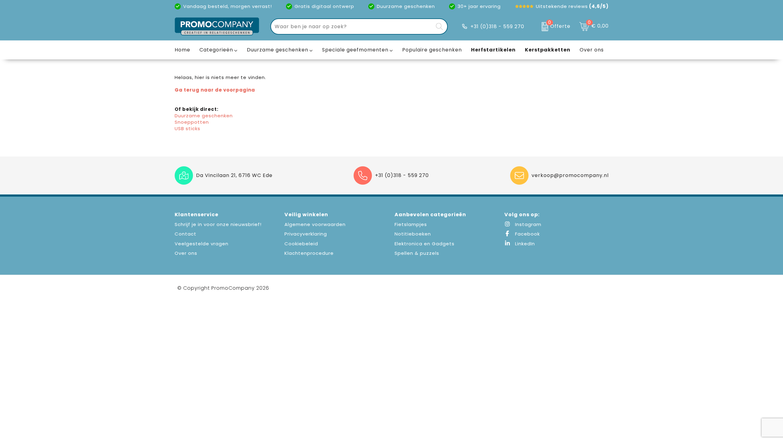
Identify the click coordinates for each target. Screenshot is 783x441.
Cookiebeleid (301, 243)
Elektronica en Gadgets (425, 243)
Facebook (527, 234)
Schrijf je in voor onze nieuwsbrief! (218, 224)
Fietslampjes (411, 224)
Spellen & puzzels (417, 253)
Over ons (186, 253)
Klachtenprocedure (309, 253)
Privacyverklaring (305, 234)
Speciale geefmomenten (355, 49)
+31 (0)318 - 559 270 (497, 26)
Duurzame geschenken (277, 49)
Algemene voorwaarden (315, 224)
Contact (185, 234)
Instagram (527, 224)
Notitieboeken (413, 234)
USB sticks (187, 128)
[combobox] (352, 26)
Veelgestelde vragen (201, 243)
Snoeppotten (192, 122)
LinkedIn (524, 243)
